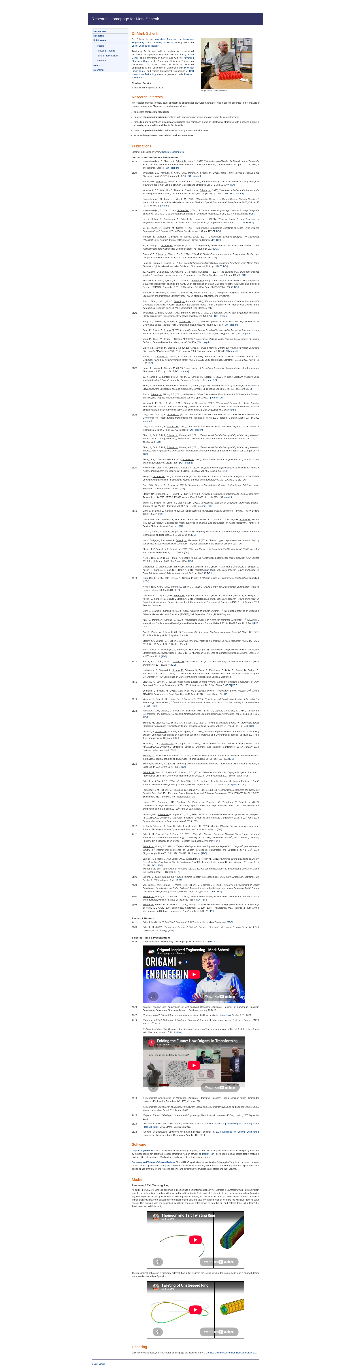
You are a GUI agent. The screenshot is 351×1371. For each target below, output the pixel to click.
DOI (167, 168)
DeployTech (208, 1154)
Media (96, 65)
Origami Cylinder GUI (143, 1150)
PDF (251, 213)
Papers (100, 46)
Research (98, 36)
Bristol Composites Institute (145, 46)
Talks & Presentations (107, 55)
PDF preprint (233, 784)
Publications (99, 40)
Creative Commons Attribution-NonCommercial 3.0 (231, 1352)
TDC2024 (214, 941)
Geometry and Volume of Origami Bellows (153, 1162)
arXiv (145, 581)
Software (101, 60)
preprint (175, 168)
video (179, 1032)
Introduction (99, 31)
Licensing (98, 70)
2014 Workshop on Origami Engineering (237, 1132)
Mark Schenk (99, 1364)
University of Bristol (163, 42)
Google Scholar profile (173, 152)
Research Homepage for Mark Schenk (125, 19)
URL (226, 694)
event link (225, 1015)
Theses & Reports (106, 51)
